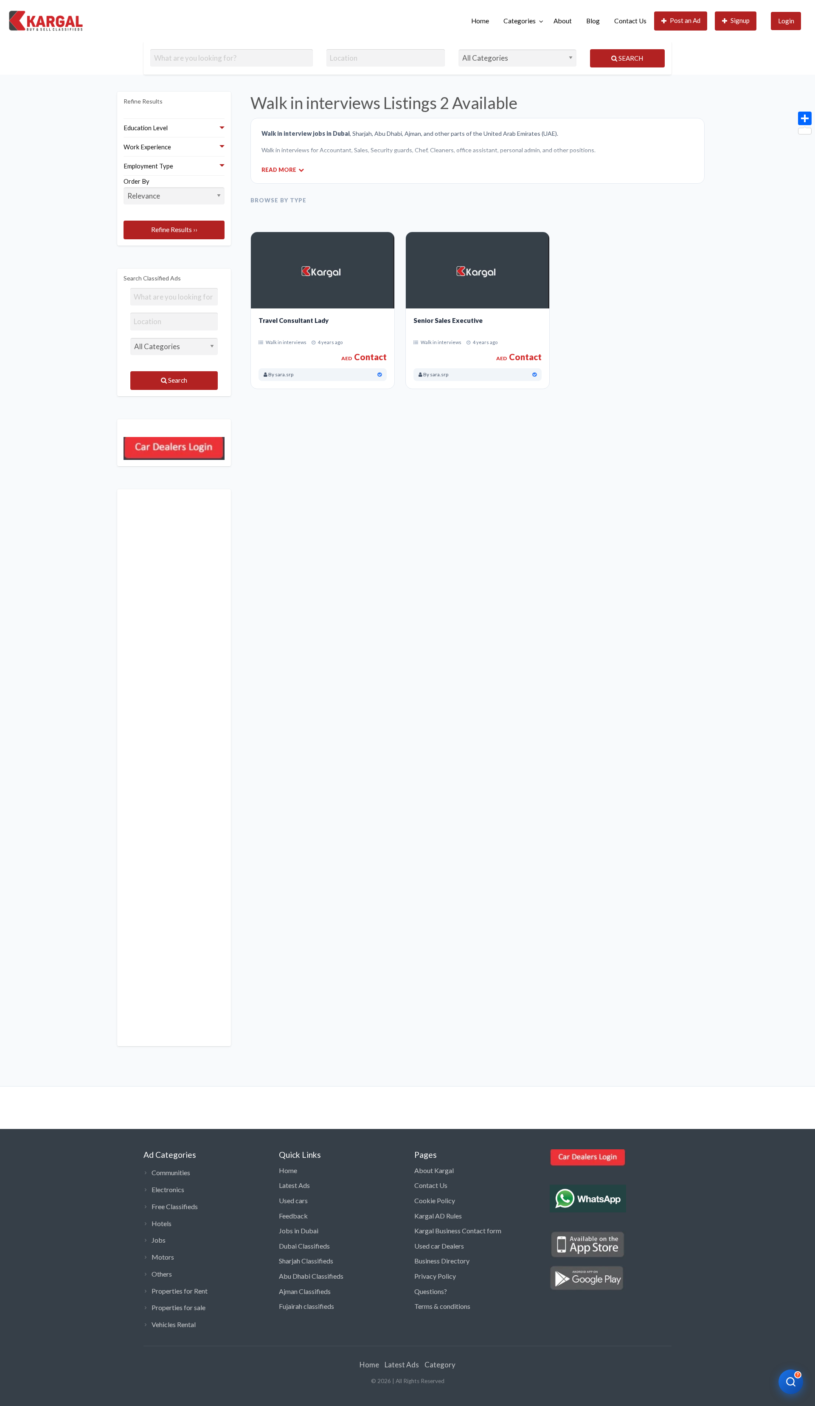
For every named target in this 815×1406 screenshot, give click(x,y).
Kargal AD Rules (438, 1216)
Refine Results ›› (174, 229)
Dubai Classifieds (304, 1246)
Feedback (293, 1216)
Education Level (146, 128)
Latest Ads (294, 1185)
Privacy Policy (435, 1276)
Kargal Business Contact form (457, 1231)
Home (480, 21)
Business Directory (441, 1261)
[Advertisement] (174, 768)
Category (439, 1364)
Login (786, 21)
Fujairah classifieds (306, 1306)
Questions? (430, 1291)
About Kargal (434, 1170)
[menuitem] (480, 21)
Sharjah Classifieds (306, 1261)
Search (630, 58)
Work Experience (147, 147)
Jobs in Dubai (298, 1231)
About (563, 21)
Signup (740, 20)
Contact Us (630, 21)
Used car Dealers (439, 1246)
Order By (136, 181)
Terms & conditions (442, 1306)
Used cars (293, 1200)
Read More (278, 169)
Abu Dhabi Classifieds (311, 1276)
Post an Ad (685, 20)
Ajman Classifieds (305, 1291)
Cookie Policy (434, 1200)
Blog (593, 21)
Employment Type (148, 166)
